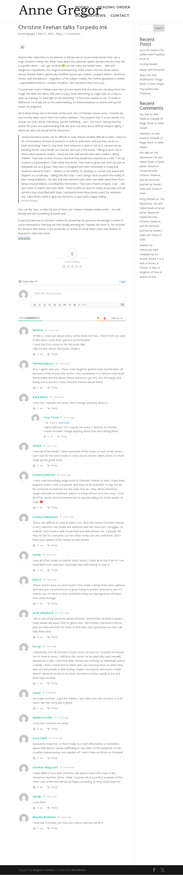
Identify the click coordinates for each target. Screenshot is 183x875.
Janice (37, 579)
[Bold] (34, 305)
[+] (84, 304)
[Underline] (44, 305)
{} (79, 304)
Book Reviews (90, 16)
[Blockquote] (64, 305)
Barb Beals (64, 422)
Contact (119, 16)
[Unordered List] (59, 305)
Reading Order (113, 7)
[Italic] (39, 305)
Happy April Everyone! (152, 69)
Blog (58, 33)
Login (122, 281)
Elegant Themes (44, 870)
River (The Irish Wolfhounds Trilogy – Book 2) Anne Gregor (152, 79)
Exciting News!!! (148, 64)
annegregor (28, 33)
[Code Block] (69, 305)
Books (82, 7)
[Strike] (49, 305)
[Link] (74, 305)
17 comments (72, 33)
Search (159, 28)
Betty (37, 646)
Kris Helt (144, 114)
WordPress (79, 870)
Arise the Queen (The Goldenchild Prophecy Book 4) (152, 54)
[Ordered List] (54, 305)
